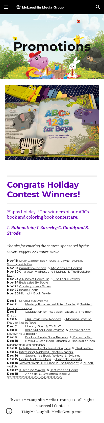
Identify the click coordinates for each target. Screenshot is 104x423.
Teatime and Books (64, 370)
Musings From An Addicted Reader (50, 304)
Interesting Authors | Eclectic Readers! (46, 352)
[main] (52, 46)
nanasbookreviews (32, 268)
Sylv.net (74, 355)
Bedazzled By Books (33, 282)
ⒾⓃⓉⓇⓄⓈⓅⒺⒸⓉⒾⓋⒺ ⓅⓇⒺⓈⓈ (39, 375)
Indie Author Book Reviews (44, 330)
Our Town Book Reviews (43, 319)
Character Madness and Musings (42, 271)
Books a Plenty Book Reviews (46, 337)
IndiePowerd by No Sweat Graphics (44, 348)
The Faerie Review (66, 279)
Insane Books (28, 290)
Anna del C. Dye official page (46, 374)
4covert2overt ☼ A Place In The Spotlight (49, 363)
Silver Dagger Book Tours (37, 260)
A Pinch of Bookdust (34, 279)
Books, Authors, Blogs (35, 359)
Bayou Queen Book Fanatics (46, 341)
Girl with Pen (82, 337)
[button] (6, 7)
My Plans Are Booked (66, 268)
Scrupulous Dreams (33, 301)
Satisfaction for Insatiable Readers (49, 311)
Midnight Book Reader (35, 293)
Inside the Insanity (68, 359)
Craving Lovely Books (35, 286)
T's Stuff (54, 326)
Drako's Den (84, 348)
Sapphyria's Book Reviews (44, 355)
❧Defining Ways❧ (32, 370)
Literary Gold (34, 326)
